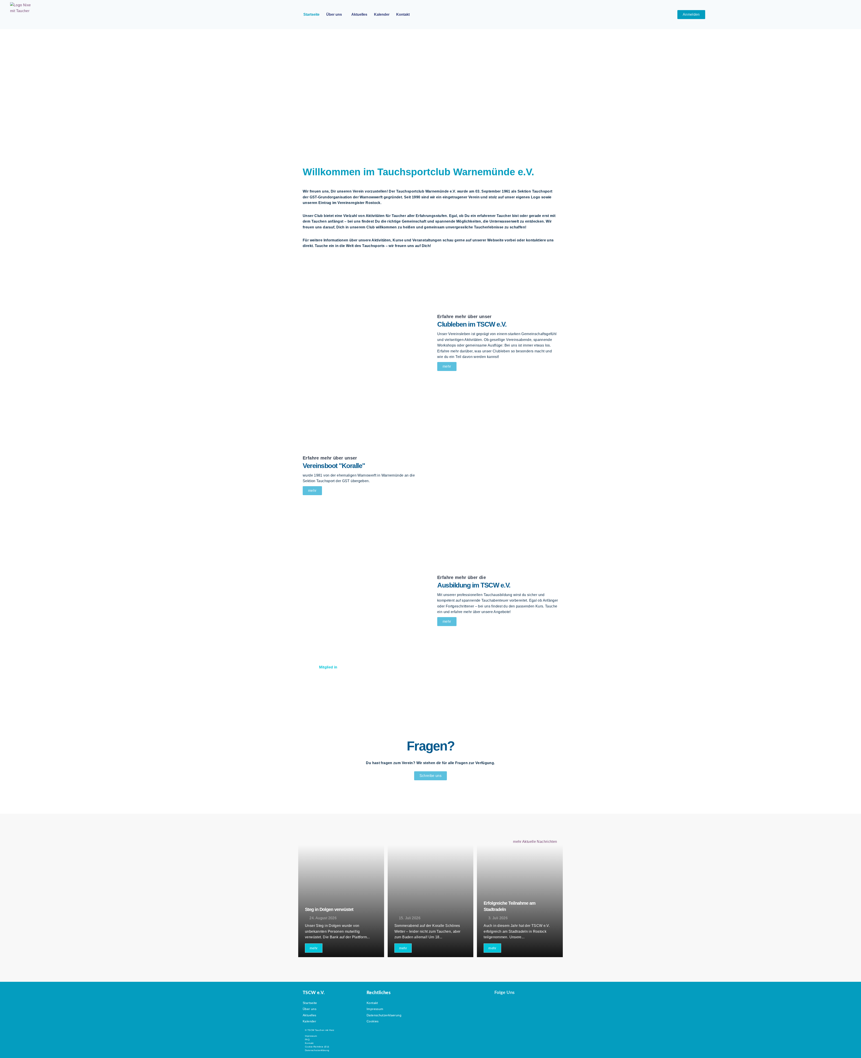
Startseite (311, 14)
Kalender (381, 14)
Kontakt (403, 14)
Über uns (334, 14)
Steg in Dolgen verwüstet (329, 909)
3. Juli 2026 (498, 918)
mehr (314, 948)
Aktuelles (359, 14)
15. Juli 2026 (409, 918)
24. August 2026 (323, 918)
